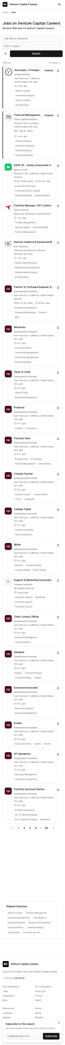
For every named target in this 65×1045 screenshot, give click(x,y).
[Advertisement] (32, 867)
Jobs (5, 991)
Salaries (7, 1017)
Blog (5, 1000)
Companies (8, 995)
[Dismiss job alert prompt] (58, 1022)
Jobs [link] (13, 12)
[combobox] (32, 38)
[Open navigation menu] (59, 4)
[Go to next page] (53, 828)
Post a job (40, 991)
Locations (8, 1013)
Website (39, 1017)
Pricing (38, 995)
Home (5, 12)
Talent (38, 1000)
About (38, 1013)
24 (46, 828)
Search (36, 53)
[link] (32, 87)
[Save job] (58, 70)
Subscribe (51, 1036)
